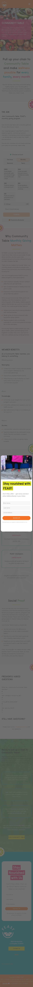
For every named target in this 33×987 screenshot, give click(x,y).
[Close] (29, 458)
